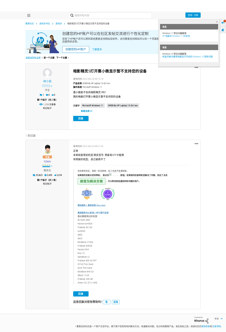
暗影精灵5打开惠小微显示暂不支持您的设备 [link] (88, 23)
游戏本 (59, 23)
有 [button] (106, 302)
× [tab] (217, 22)
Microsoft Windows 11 (92, 105)
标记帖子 (47, 108)
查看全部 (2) (86, 111)
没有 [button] (115, 302)
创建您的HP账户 (75, 49)
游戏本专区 (44, 23)
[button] (196, 67)
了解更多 (97, 49)
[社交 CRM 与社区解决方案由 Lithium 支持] (201, 319)
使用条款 (205, 326)
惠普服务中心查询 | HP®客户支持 (93, 212)
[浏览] (28, 15)
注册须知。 (217, 326)
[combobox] (110, 15)
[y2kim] (47, 149)
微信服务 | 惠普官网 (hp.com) (91, 205)
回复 (80, 118)
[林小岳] (47, 72)
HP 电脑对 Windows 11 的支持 (176, 36)
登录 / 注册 (193, 15)
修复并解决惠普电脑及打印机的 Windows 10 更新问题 (187, 56)
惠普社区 (29, 23)
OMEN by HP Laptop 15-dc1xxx (123, 105)
